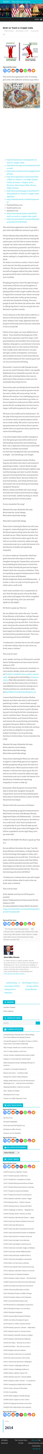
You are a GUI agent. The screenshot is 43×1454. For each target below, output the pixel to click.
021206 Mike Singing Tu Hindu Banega (16, 1396)
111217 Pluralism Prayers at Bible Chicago (17, 1293)
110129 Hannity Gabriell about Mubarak (16, 1339)
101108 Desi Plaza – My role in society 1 (16, 1346)
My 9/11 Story (8, 1118)
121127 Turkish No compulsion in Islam (17, 1179)
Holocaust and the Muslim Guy (14, 1125)
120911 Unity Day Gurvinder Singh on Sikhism (19, 1248)
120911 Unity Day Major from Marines (16, 1240)
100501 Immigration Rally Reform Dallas (17, 1384)
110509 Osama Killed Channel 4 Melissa (16, 1316)
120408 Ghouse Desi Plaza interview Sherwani (19, 1282)
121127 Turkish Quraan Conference (15, 1176)
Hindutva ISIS (29, 932)
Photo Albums (8, 1011)
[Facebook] (5, 70)
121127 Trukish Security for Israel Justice (17, 1195)
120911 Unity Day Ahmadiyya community (17, 1259)
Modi (19, 937)
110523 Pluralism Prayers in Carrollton (16, 1308)
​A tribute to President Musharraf (14, 1069)
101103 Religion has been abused (14, 1350)
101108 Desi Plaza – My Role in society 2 (17, 1343)
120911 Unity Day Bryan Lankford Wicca (17, 1255)
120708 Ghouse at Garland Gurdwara (16, 1274)
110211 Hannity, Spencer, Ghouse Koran (17, 1331)
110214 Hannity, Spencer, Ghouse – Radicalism (19, 1327)
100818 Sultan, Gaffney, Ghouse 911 (15, 1373)
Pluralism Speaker (9, 940)
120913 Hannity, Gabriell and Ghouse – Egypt (18, 1217)
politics (29, 674)
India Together (27, 934)
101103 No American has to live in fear (16, 1358)
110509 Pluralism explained (12, 1312)
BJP (32, 929)
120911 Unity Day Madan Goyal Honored (17, 1244)
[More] (33, 70)
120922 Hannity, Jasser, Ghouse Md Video (17, 1206)
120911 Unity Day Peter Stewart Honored (17, 1236)
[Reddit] (13, 70)
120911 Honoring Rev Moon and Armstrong (18, 1267)
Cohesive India (8, 932)
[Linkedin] (17, 70)
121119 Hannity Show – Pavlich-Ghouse (16, 1202)
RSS (18, 940)
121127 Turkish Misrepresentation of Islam (18, 1183)
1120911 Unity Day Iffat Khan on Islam (16, 1290)
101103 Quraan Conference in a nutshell (17, 1354)
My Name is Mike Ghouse (12, 1129)
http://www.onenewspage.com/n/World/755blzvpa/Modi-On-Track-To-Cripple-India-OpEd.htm (23, 194)
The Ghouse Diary (11, 929)
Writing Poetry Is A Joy (11, 1095)
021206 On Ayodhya (10, 1392)
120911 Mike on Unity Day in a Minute (16, 1263)
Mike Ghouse (9, 31)
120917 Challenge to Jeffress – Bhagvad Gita (18, 1210)
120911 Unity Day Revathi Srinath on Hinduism (19, 1233)
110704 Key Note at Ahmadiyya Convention (18, 1305)
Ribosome (35, 1440)
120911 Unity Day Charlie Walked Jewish (17, 1252)
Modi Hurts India (27, 937)
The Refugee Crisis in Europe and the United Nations (30, 986)
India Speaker (16, 934)
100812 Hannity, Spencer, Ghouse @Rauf (17, 1377)
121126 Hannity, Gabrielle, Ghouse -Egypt (17, 1198)
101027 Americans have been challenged (17, 1362)
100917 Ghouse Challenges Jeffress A (16, 1369)
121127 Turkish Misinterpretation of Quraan (18, 1187)
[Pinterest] (21, 70)
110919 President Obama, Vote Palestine (17, 1297)
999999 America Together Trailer (15, 1172)
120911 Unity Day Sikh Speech (13, 1225)
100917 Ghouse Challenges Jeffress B (16, 1365)
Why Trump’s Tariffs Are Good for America (18, 1047)
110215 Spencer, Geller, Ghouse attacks (16, 1324)
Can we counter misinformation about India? (19, 1055)
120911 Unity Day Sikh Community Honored (18, 1229)
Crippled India (19, 932)
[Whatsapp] (25, 70)
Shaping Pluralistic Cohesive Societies (16, 1087)
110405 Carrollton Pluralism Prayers (16, 1320)
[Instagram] (29, 70)
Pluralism (9, 674)
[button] (37, 19)
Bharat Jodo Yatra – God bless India (15, 1073)
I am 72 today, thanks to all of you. (15, 1051)
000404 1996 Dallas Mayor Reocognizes (17, 1407)
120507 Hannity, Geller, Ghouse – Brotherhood (19, 1278)
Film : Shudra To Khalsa (11, 1091)
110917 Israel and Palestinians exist (15, 1301)
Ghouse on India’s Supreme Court (15, 1098)
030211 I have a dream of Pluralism (15, 1388)
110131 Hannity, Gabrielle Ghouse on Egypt (18, 1335)
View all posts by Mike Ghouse (15, 974)
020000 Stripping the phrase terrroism (17, 1403)
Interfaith (17, 674)
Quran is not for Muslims (12, 1133)
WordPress (36, 1449)
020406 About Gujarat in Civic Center (16, 1400)
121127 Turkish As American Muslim (15, 1191)
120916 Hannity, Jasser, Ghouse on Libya (17, 1214)
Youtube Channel (9, 1007)
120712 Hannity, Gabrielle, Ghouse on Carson (18, 1271)
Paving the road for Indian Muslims (15, 1077)
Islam (24, 674)
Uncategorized (23, 929)
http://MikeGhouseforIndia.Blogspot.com (20, 692)
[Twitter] (9, 70)
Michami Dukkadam (10, 1122)
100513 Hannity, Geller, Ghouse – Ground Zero (19, 1381)
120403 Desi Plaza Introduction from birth (18, 1286)
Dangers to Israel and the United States (17, 1059)
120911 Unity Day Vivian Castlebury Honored (18, 1221)
